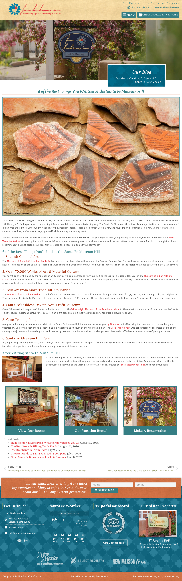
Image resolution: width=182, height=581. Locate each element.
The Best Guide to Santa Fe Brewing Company (38, 453)
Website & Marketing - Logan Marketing (156, 576)
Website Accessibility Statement (89, 576)
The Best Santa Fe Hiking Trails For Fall (35, 446)
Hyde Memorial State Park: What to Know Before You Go (45, 442)
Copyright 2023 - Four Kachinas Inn (23, 576)
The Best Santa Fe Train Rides (29, 450)
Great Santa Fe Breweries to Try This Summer (38, 457)
